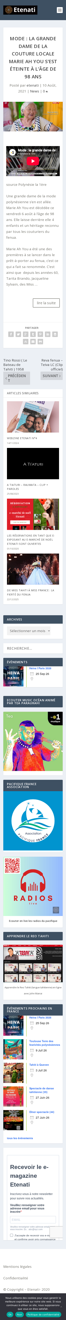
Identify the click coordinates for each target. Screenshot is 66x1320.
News (34, 91)
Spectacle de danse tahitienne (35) (41, 1090)
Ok (10, 1314)
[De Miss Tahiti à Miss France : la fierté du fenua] (33, 569)
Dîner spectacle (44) (41, 1112)
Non (19, 1314)
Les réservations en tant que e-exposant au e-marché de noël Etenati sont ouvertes (31, 539)
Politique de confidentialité (43, 1314)
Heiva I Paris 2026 (40, 668)
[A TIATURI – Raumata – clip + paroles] (33, 463)
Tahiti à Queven (39, 1064)
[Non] (61, 1306)
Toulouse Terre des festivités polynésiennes (44, 1043)
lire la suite (46, 302)
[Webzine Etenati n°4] (33, 416)
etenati (33, 85)
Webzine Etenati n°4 (22, 438)
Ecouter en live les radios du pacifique (33, 921)
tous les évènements (20, 1138)
